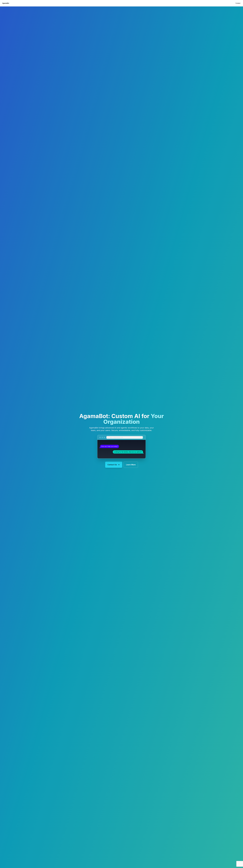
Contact (238, 3)
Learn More (131, 465)
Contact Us (112, 465)
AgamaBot (5, 3)
